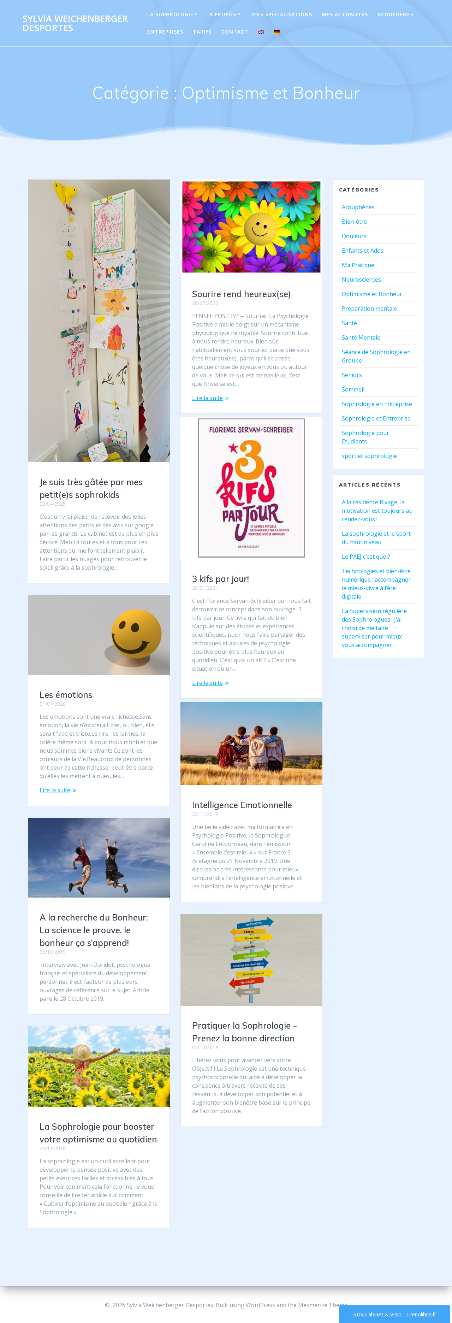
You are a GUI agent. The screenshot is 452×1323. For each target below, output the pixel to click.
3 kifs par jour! (220, 579)
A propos (222, 14)
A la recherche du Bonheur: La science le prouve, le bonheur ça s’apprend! (94, 930)
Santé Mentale (361, 337)
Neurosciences (361, 279)
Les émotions (66, 694)
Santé (349, 323)
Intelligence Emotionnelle (242, 805)
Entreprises (165, 31)
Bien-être (354, 221)
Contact (234, 31)
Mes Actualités (345, 14)
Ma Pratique (358, 265)
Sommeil (353, 389)
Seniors (352, 375)
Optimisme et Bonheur (372, 294)
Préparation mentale (369, 308)
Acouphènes (395, 14)
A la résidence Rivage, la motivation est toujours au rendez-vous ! (377, 510)
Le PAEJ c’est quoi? (366, 556)
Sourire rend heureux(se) (241, 294)
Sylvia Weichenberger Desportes (75, 23)
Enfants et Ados (362, 250)
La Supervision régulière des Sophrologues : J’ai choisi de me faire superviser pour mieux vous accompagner (374, 628)
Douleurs (354, 236)
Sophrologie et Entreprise (376, 418)
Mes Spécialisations (282, 14)
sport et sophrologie (369, 456)
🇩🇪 (277, 31)
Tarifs (202, 31)
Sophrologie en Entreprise (377, 404)
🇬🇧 (261, 31)
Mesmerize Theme (322, 1305)
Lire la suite (207, 398)
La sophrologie (170, 14)
